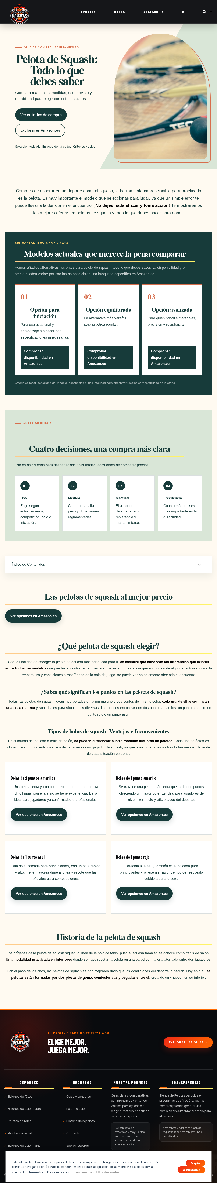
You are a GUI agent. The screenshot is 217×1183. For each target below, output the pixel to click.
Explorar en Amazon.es (40, 130)
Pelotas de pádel (20, 1133)
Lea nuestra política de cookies (97, 1172)
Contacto (73, 1133)
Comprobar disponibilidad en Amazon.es (38, 357)
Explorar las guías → (188, 1042)
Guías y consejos (78, 1096)
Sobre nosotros (77, 1145)
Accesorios (153, 12)
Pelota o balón (76, 1109)
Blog (186, 12)
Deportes (87, 12)
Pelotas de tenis (19, 1121)
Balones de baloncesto (24, 1109)
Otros (119, 12)
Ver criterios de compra (41, 114)
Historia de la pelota (80, 1121)
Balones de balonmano (24, 1145)
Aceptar (195, 1163)
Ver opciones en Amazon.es (33, 616)
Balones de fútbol (20, 1096)
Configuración (191, 1169)
